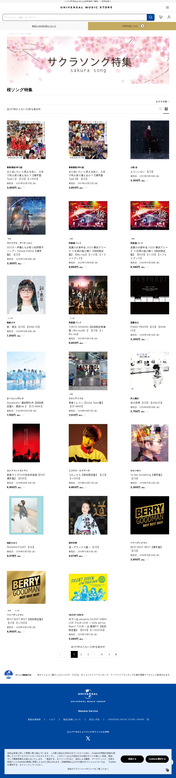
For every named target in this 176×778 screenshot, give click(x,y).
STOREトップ (14, 34)
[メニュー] (167, 7)
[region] (44, 26)
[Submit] (150, 17)
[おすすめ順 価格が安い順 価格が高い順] (161, 102)
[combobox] (79, 17)
